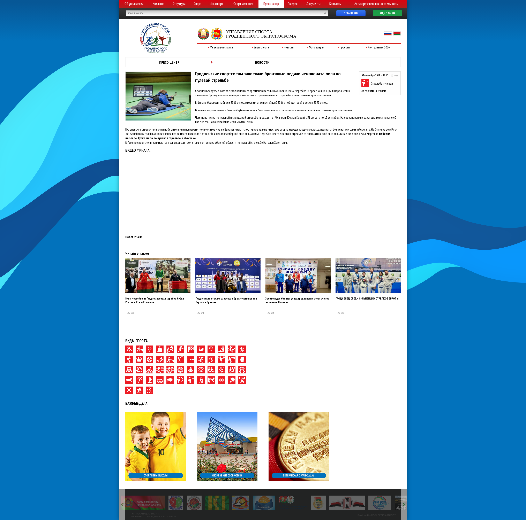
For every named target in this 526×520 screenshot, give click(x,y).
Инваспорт (216, 3)
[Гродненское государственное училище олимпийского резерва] (270, 503)
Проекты (345, 47)
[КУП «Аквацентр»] (332, 503)
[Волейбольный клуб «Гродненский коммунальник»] (128, 503)
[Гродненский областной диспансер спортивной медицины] (245, 503)
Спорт (198, 3)
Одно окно (387, 13)
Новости (289, 47)
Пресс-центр (271, 3)
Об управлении (134, 3)
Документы (313, 3)
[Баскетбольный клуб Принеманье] (216, 503)
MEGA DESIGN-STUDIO (382, 515)
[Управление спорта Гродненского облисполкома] (155, 52)
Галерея (293, 3)
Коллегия (158, 3)
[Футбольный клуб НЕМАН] (169, 503)
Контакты (335, 3)
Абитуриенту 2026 (379, 47)
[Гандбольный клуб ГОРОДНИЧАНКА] (192, 503)
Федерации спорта (221, 47)
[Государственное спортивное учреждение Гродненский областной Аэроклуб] (362, 503)
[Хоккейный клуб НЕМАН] (299, 503)
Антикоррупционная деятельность (376, 3)
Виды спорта (261, 47)
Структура (179, 3)
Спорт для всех (243, 3)
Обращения (351, 13)
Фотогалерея (316, 47)
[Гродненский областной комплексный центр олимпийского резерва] (146, 503)
